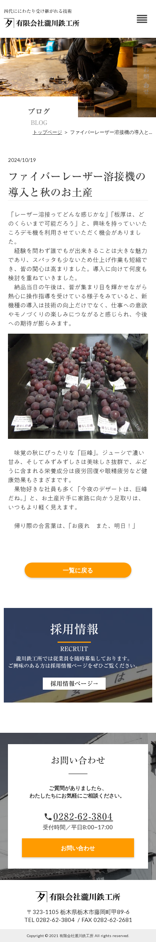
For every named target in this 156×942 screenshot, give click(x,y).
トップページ (47, 132)
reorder (142, 19)
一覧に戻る (78, 570)
